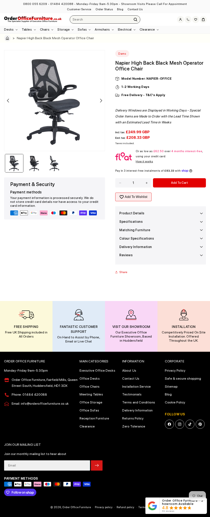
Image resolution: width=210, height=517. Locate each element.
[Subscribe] (97, 465)
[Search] (135, 19)
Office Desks (90, 378)
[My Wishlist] (195, 19)
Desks (9, 29)
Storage (63, 29)
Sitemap (171, 386)
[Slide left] (8, 100)
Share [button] (123, 272)
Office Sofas (89, 410)
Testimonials (132, 394)
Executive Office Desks (97, 370)
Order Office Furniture (76, 507)
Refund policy (125, 507)
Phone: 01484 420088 (29, 394)
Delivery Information (137, 410)
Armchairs (102, 29)
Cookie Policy (175, 402)
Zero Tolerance (133, 426)
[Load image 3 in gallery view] (55, 163)
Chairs (45, 29)
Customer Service (79, 9)
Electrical (125, 29)
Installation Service (136, 386)
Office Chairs (90, 386)
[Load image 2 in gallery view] (34, 163)
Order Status (104, 9)
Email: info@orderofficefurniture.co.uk (40, 404)
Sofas (82, 29)
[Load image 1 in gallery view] (14, 163)
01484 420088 (61, 4)
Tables (27, 29)
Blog (120, 9)
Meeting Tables (91, 394)
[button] (10, 29)
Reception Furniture (94, 418)
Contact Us (135, 9)
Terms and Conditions (138, 402)
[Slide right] (101, 100)
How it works (144, 161)
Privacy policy (104, 507)
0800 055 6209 (35, 4)
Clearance (147, 29)
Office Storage (91, 402)
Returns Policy (133, 418)
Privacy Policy (175, 370)
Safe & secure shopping (183, 378)
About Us (129, 370)
